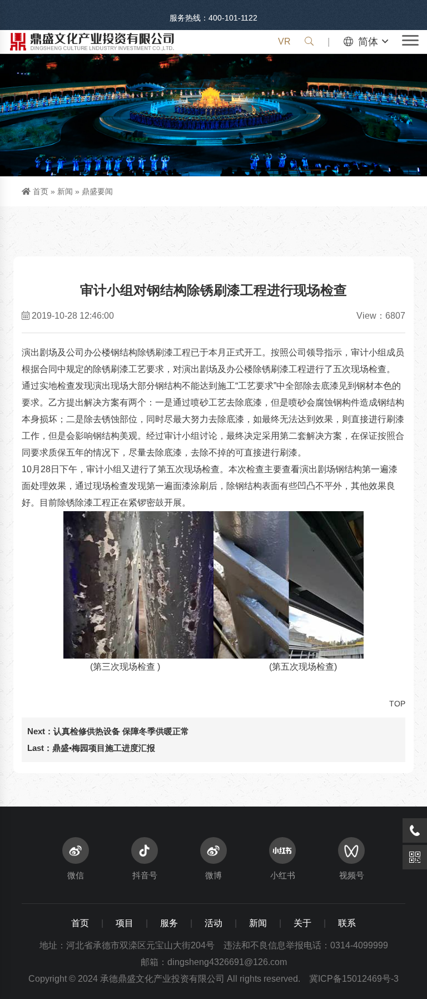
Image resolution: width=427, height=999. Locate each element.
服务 (169, 923)
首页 (40, 191)
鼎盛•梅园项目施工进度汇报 (103, 748)
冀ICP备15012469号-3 (354, 978)
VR (284, 41)
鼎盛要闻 (97, 191)
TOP (397, 703)
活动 (213, 923)
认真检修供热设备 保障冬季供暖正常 (121, 731)
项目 (124, 923)
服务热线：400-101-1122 (213, 17)
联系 (347, 923)
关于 (302, 923)
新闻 (65, 191)
